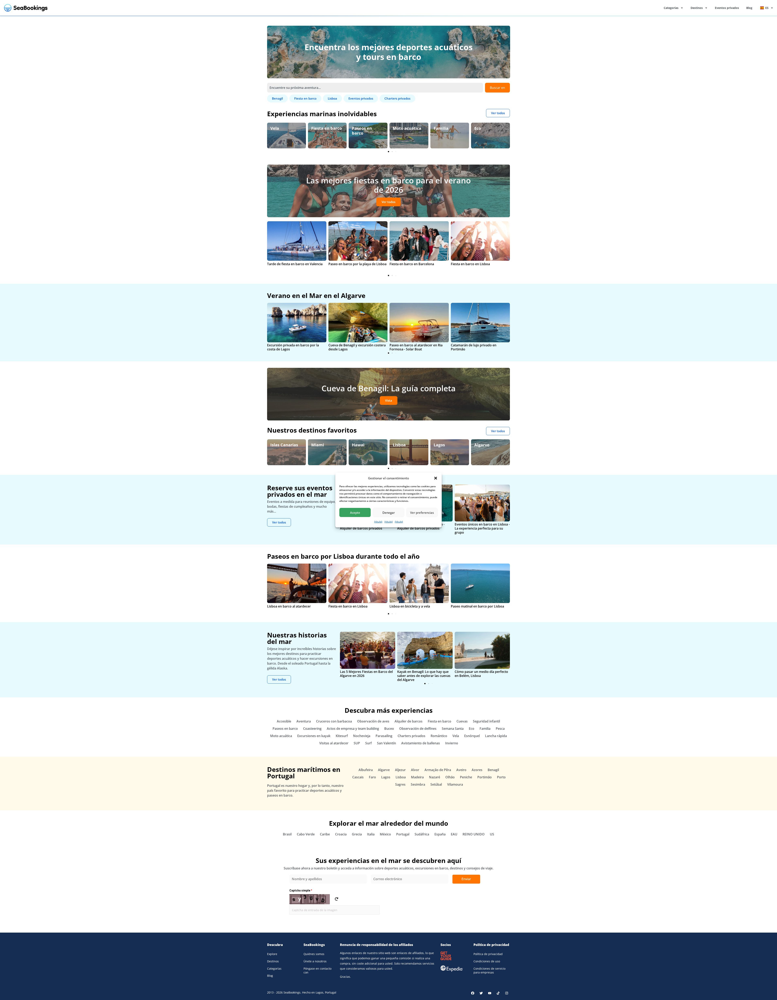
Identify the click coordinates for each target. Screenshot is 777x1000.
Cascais (358, 777)
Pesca (500, 728)
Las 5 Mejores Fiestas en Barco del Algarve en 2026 (366, 673)
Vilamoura (455, 784)
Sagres (400, 784)
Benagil (493, 770)
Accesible (284, 721)
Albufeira (366, 770)
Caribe (325, 834)
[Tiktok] (498, 993)
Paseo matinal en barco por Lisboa (477, 606)
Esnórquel (472, 736)
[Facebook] (472, 993)
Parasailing (384, 736)
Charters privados (411, 736)
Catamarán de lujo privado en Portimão (473, 347)
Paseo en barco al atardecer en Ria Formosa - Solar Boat (416, 347)
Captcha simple (300, 890)
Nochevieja (361, 736)
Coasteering (312, 728)
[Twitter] (481, 993)
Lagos (398, 445)
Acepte (355, 513)
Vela (455, 736)
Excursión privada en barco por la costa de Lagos (293, 347)
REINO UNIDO (474, 834)
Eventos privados (727, 8)
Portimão (484, 777)
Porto (501, 777)
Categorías (671, 8)
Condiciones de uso (486, 961)
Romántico (439, 736)
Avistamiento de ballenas (420, 743)
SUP (357, 743)
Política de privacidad (488, 954)
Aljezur (400, 770)
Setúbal (436, 784)
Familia (400, 128)
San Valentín (386, 743)
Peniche (466, 777)
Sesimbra (418, 784)
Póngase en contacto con (317, 970)
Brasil (287, 834)
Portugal (402, 834)
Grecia (357, 834)
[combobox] (375, 88)
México (385, 834)
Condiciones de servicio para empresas (489, 970)
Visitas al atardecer (333, 743)
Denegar (388, 513)
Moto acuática (366, 128)
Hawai (317, 445)
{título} (378, 521)
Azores (477, 770)
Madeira (417, 777)
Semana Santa (453, 728)
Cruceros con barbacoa (334, 721)
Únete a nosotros (315, 961)
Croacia (341, 834)
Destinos (697, 8)
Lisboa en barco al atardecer (289, 606)
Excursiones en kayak (313, 736)
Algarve (441, 445)
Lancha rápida (496, 736)
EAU (454, 834)
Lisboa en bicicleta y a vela (410, 606)
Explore (272, 954)
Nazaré (434, 777)
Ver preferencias (422, 513)
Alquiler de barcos (408, 721)
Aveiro (461, 770)
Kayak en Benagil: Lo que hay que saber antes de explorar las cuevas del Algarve (423, 675)
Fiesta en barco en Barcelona (412, 264)
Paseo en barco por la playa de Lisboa (357, 264)
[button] (436, 478)
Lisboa (358, 445)
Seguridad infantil (486, 721)
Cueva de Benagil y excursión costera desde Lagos (357, 347)
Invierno (451, 743)
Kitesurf (342, 736)
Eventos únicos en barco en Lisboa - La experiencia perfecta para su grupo (482, 528)
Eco (437, 128)
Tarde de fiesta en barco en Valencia (295, 264)
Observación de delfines (489, 131)
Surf (368, 743)
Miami (276, 445)
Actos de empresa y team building (353, 728)
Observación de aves (373, 721)
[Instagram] (506, 993)
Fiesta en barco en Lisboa (470, 264)
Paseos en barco (321, 131)
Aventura (303, 721)
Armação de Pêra (438, 770)
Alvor (415, 770)
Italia (371, 834)
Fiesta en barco (285, 128)
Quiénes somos (314, 954)
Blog (749, 8)
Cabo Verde (306, 834)
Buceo (389, 728)
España (481, 445)
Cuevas (462, 721)
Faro (372, 777)
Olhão (450, 777)
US (492, 834)
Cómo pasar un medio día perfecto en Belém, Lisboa (481, 673)
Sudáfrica (422, 834)
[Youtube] (489, 993)
